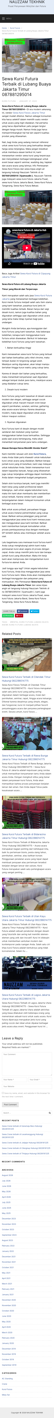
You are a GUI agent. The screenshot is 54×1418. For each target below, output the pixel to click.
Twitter (35, 611)
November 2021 (9, 1262)
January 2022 (8, 1251)
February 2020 (8, 1338)
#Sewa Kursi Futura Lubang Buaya (20, 625)
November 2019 (9, 1354)
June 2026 (6, 1186)
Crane (4, 1384)
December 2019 (9, 1349)
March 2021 (7, 1283)
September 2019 (9, 1365)
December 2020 (9, 1300)
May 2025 (6, 1213)
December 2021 (9, 1256)
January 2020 (8, 1343)
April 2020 (6, 1327)
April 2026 (6, 1197)
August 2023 (7, 1240)
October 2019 (8, 1359)
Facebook (23, 611)
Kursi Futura (15, 28)
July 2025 (6, 1202)
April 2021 (6, 1278)
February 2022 (8, 1246)
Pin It (20, 616)
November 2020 (9, 1305)
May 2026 (6, 1191)
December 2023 (9, 1218)
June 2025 (6, 1208)
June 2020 (6, 1316)
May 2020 (6, 1321)
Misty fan (6, 1395)
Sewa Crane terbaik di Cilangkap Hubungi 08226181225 (26, 1148)
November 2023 (9, 1224)
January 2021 (8, 1294)
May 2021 (6, 1273)
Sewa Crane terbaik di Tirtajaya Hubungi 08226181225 (25, 1153)
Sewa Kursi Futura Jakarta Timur (29, 112)
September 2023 (9, 1235)
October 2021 (8, 1267)
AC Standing (7, 1378)
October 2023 (8, 1229)
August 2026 (7, 1175)
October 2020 (8, 1311)
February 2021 (8, 1289)
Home (4, 28)
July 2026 (6, 1181)
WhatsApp (9, 616)
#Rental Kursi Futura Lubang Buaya (29, 622)
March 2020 (7, 1332)
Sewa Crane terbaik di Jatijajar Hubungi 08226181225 (25, 1142)
